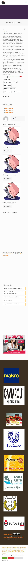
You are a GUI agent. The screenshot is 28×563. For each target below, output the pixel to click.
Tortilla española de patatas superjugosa (13, 288)
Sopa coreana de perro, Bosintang (11, 296)
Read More (5, 560)
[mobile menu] (26, 2)
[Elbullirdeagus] (3, 2)
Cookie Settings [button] (18, 558)
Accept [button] (5, 558)
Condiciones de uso (8, 534)
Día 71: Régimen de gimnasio (9, 147)
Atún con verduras (8, 300)
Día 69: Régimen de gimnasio (9, 202)
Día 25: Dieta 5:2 (9, 110)
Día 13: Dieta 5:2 (9, 108)
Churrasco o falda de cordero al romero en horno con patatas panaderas (13, 292)
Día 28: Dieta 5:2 (9, 112)
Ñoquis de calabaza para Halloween (12, 303)
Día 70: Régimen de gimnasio (9, 175)
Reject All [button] (11, 558)
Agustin (14, 118)
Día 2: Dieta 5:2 (8, 106)
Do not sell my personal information (13, 555)
